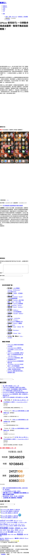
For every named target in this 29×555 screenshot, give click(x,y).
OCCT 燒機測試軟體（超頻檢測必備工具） (13, 390)
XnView (20, 305)
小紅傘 (15, 293)
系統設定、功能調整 (23, 16)
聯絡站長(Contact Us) (9, 538)
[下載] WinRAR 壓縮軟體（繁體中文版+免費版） (14, 387)
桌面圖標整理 (13, 205)
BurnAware (16, 330)
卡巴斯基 (20, 293)
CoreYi (8, 19)
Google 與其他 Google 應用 (22, 522)
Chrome (15, 333)
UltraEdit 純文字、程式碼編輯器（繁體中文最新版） (15, 389)
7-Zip (4, 8)
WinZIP (20, 296)
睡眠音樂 (9, 534)
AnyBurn (10, 331)
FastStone (20, 307)
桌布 (23, 530)
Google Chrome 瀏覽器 (12, 522)
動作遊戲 (19, 525)
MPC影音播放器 (17, 311)
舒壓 (12, 534)
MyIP (4, 9)
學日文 (22, 528)
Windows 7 (22, 524)
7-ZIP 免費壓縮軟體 (12, 298)
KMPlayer (5, 6)
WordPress (7, 539)
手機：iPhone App (13, 16)
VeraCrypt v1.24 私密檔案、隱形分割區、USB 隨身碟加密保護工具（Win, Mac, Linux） (16, 354)
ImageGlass (14, 305)
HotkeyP (15, 323)
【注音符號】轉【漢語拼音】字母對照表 (12, 497)
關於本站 (2, 538)
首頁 (4, 13)
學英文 (25, 528)
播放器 (16, 530)
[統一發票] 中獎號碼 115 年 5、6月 (11, 385)
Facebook (20, 520)
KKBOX (21, 313)
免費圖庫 (15, 525)
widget (19, 524)
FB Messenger (16, 290)
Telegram (10, 290)
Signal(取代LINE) (12, 291)
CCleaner (15, 320)
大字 (4, 11)
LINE (9, 524)
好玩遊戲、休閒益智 (14, 528)
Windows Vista (2, 525)
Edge (19, 333)
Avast (12, 295)
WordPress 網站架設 (9, 525)
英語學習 (14, 534)
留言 (1, 272)
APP (14, 520)
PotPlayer (5, 5)
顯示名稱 (2, 275)
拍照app (12, 530)
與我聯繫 (3, 554)
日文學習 (20, 530)
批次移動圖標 (6, 205)
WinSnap (10, 308)
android (2, 520)
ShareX (15, 307)
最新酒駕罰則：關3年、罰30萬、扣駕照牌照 (13, 496)
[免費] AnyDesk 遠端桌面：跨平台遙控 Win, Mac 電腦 (15, 397)
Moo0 (14, 326)
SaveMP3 (10, 337)
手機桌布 (8, 530)
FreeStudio (10, 318)
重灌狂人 (3, 3)
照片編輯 (10, 532)
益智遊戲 (3, 534)
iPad (1, 524)
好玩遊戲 (4, 528)
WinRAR (15, 296)
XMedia (19, 326)
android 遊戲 (9, 520)
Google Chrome (3, 522)
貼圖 (27, 534)
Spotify (9, 314)
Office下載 (18, 302)
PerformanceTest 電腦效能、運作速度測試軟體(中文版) (15, 392)
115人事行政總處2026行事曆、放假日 (12, 491)
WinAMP (15, 313)
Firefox (9, 334)
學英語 (1, 530)
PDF (16, 524)
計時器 (25, 534)
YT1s (21, 336)
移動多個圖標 (19, 205)
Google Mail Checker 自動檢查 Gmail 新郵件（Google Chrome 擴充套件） (15, 349)
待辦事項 (4, 530)
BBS (17, 520)
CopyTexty (12, 325)
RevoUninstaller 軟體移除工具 (15, 321)
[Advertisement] (14, 46)
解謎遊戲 (20, 534)
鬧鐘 (1, 535)
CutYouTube (17, 318)
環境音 (19, 531)
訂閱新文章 (21, 538)
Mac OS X (13, 524)
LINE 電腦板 (16, 288)
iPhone (5, 524)
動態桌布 (23, 525)
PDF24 (12, 302)
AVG (9, 295)
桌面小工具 (2, 531)
